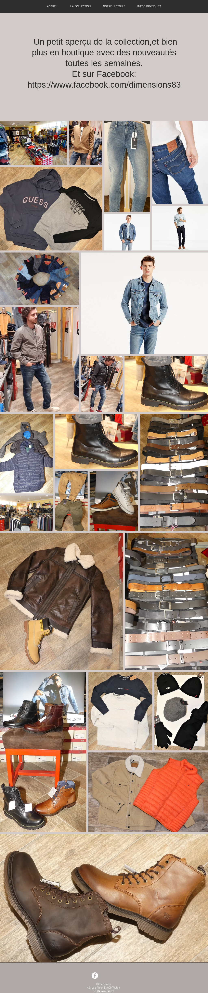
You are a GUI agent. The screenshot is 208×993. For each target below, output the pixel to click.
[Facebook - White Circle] (95, 975)
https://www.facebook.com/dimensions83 (104, 84)
